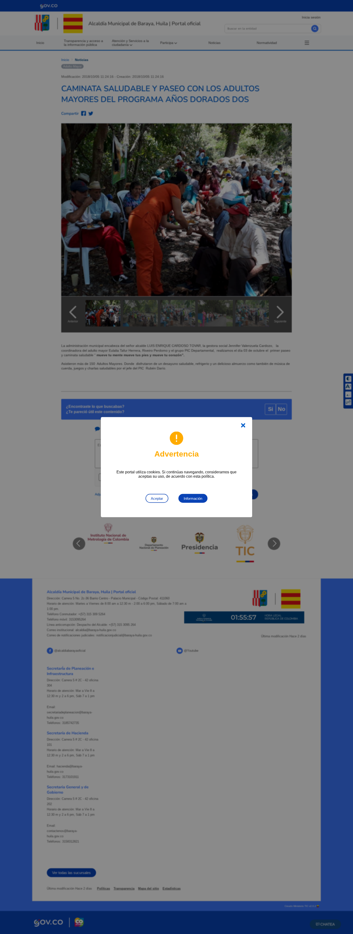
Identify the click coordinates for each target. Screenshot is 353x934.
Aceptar (157, 498)
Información (193, 498)
